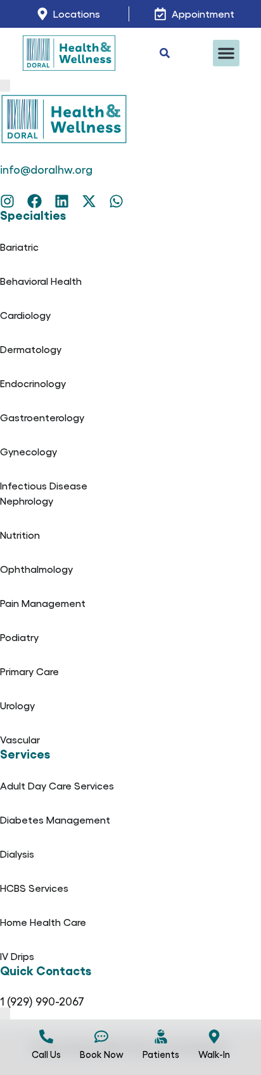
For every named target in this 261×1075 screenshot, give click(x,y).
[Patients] (161, 1036)
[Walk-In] (214, 1036)
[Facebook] (34, 201)
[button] (226, 53)
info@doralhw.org (46, 169)
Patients (161, 1054)
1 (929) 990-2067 (42, 1000)
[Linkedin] (61, 201)
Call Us (46, 1054)
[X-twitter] (89, 201)
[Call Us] (46, 1036)
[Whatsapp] (116, 201)
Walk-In (214, 1054)
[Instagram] (7, 201)
